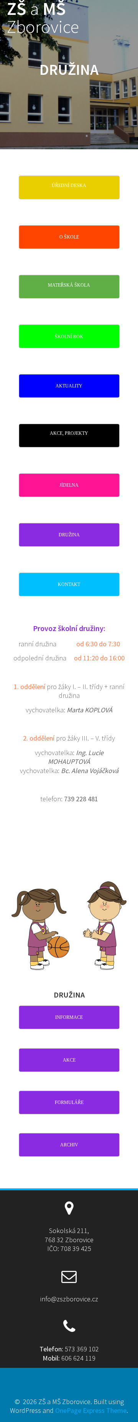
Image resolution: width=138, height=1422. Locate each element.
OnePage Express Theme (91, 1410)
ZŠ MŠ (43, 18)
